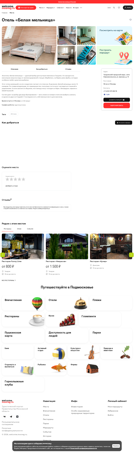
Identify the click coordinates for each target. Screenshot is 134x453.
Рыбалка (42, 364)
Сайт (108, 94)
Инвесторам (77, 406)
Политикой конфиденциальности (83, 448)
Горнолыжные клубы (14, 383)
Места (41, 8)
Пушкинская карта (13, 334)
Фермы (74, 364)
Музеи (51, 316)
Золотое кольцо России (67, 2)
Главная (4, 13)
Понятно (116, 446)
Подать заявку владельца (41, 208)
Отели (53, 300)
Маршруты (50, 8)
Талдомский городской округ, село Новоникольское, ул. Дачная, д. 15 (116, 76)
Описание (14, 69)
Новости (69, 8)
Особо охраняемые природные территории (82, 412)
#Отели (13, 114)
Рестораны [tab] (7, 229)
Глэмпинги (89, 316)
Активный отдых (42, 349)
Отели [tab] (19, 229)
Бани (7, 348)
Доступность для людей (60, 334)
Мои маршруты (115, 406)
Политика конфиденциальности (12, 429)
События (60, 8)
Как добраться (41, 69)
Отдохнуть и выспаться (10, 365)
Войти (110, 415)
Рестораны (12, 316)
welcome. (8, 401)
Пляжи (97, 300)
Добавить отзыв (12, 186)
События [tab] (30, 229)
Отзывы (68, 69)
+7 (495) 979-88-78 (110, 91)
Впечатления (13, 300)
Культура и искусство (75, 349)
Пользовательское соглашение (10, 423)
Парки (97, 332)
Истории (76, 8)
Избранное (113, 411)
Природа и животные (108, 349)
